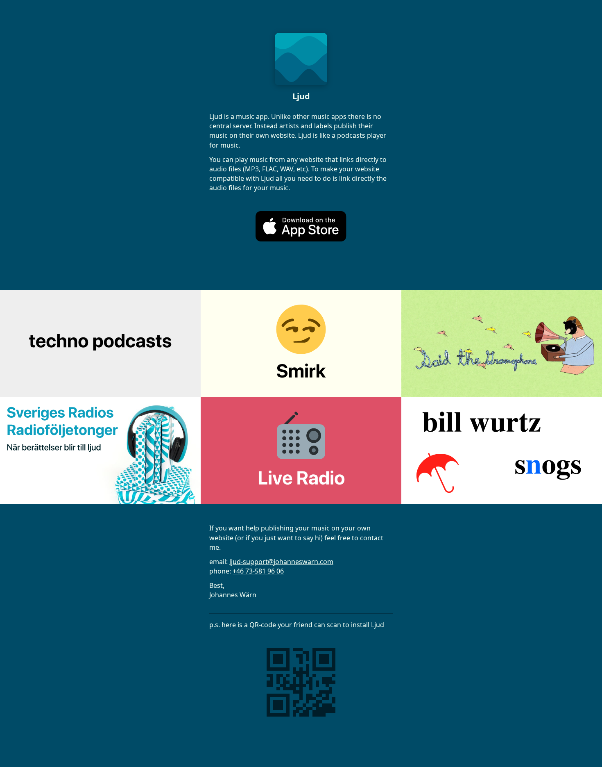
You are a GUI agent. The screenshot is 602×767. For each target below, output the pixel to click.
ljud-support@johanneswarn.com (281, 561)
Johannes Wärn (232, 594)
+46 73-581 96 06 (258, 571)
